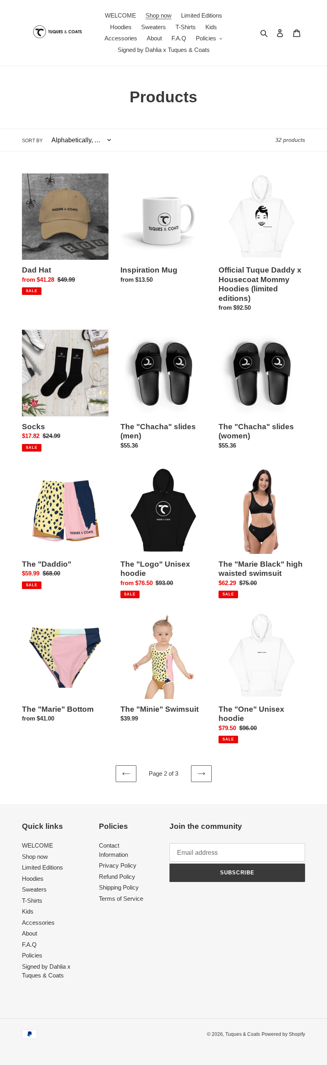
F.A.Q (29, 944)
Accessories (38, 922)
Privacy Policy (117, 865)
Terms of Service (121, 898)
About (29, 933)
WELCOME (37, 845)
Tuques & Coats (242, 1034)
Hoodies (32, 878)
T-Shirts (32, 900)
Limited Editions (42, 867)
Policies (32, 955)
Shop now (35, 856)
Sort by (32, 140)
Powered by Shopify (283, 1034)
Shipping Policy (119, 887)
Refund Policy (117, 876)
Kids (27, 911)
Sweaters (34, 889)
